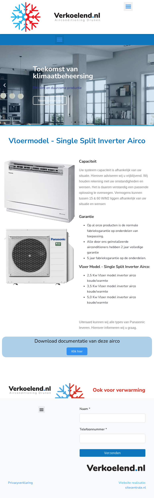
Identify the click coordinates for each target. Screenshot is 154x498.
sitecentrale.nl (135, 487)
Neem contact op (50, 100)
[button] (128, 6)
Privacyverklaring (20, 483)
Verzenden (112, 453)
